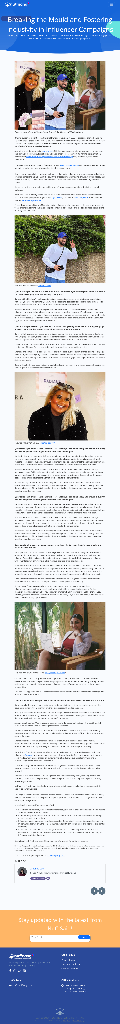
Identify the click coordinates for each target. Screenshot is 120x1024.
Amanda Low (37, 868)
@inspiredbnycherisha (55, 672)
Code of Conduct (69, 968)
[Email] (48, 878)
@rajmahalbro (56, 197)
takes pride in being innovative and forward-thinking (49, 156)
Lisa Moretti (47, 151)
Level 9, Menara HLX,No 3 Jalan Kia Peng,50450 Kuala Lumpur (75, 988)
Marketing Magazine (56, 855)
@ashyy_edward (82, 197)
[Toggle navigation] (111, 4)
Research (29, 755)
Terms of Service (77, 1021)
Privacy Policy (68, 960)
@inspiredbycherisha (31, 200)
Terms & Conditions (71, 964)
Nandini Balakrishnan (69, 165)
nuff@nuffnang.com (22, 985)
